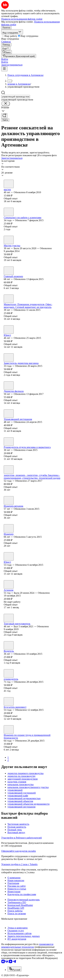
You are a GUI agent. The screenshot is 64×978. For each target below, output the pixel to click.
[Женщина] (9, 184)
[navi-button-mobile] (4, 68)
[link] (6, 52)
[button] (4, 59)
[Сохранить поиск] (4, 115)
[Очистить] (5, 103)
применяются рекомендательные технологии (27, 945)
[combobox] (15, 96)
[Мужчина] (9, 212)
